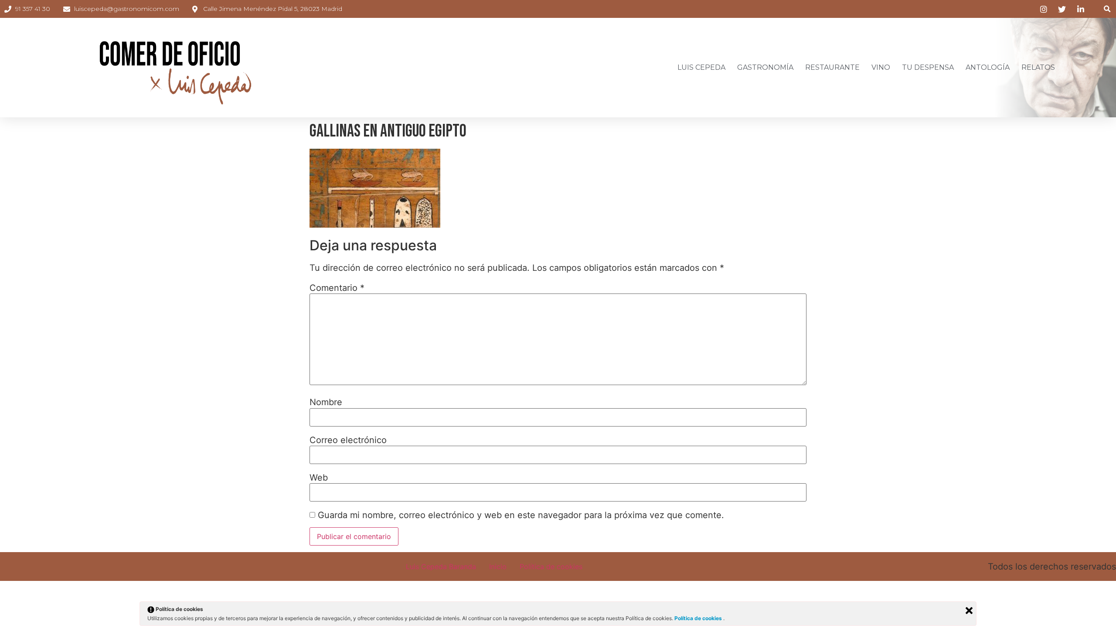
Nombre (326, 402)
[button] (1107, 9)
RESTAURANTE (832, 67)
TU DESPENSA (928, 67)
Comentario (337, 287)
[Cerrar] (969, 610)
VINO (880, 67)
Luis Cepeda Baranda (441, 566)
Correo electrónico (348, 440)
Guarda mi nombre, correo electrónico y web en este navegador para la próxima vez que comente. (521, 515)
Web (319, 477)
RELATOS (1038, 67)
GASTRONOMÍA (765, 67)
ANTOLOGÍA (988, 67)
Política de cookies (551, 566)
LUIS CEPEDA (701, 67)
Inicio (498, 566)
